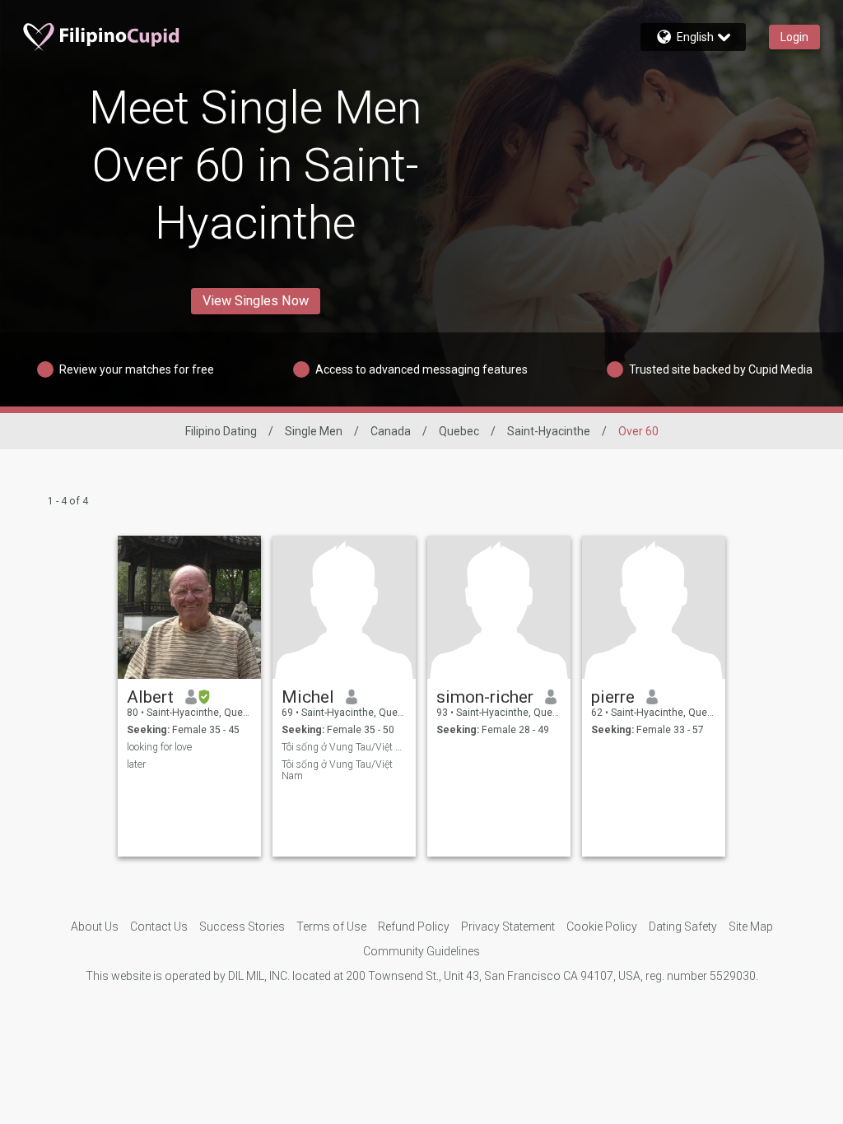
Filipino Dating (221, 431)
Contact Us (159, 926)
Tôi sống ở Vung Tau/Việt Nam (345, 747)
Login (794, 37)
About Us (95, 926)
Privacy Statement (508, 926)
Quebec (459, 431)
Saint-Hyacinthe (548, 431)
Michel (308, 697)
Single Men (313, 431)
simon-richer (484, 697)
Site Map (751, 926)
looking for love (159, 747)
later (136, 764)
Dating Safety (683, 926)
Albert (150, 697)
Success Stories (242, 926)
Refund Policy (413, 926)
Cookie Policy (601, 926)
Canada (390, 431)
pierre (613, 697)
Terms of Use (331, 926)
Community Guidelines (421, 951)
